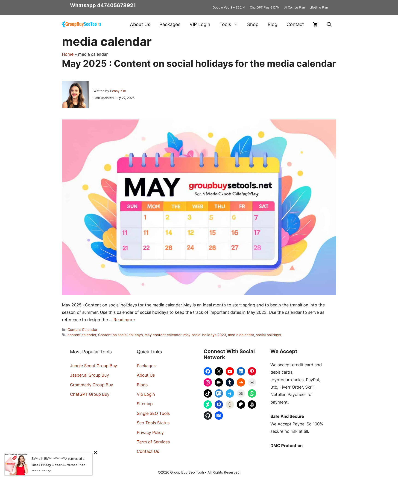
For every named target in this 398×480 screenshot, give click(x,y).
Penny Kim (118, 91)
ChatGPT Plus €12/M (265, 7)
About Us (140, 24)
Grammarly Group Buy (91, 384)
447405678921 (116, 5)
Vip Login (146, 394)
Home (67, 54)
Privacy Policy (150, 432)
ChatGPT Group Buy (89, 394)
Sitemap (145, 403)
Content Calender (82, 329)
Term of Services (153, 441)
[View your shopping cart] (315, 24)
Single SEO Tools (153, 413)
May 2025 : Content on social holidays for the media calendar (199, 63)
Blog (272, 24)
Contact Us (148, 451)
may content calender (163, 335)
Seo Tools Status (153, 422)
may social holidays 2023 (204, 335)
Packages (169, 24)
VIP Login (200, 24)
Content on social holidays (120, 335)
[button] (329, 24)
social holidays (268, 335)
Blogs (142, 384)
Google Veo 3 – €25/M (229, 7)
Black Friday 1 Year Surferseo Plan (58, 465)
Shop (252, 24)
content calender (81, 335)
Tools (225, 24)
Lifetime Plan (319, 7)
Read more (124, 319)
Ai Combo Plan (294, 7)
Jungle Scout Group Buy (93, 365)
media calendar (241, 335)
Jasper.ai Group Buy (89, 375)
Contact (295, 24)
